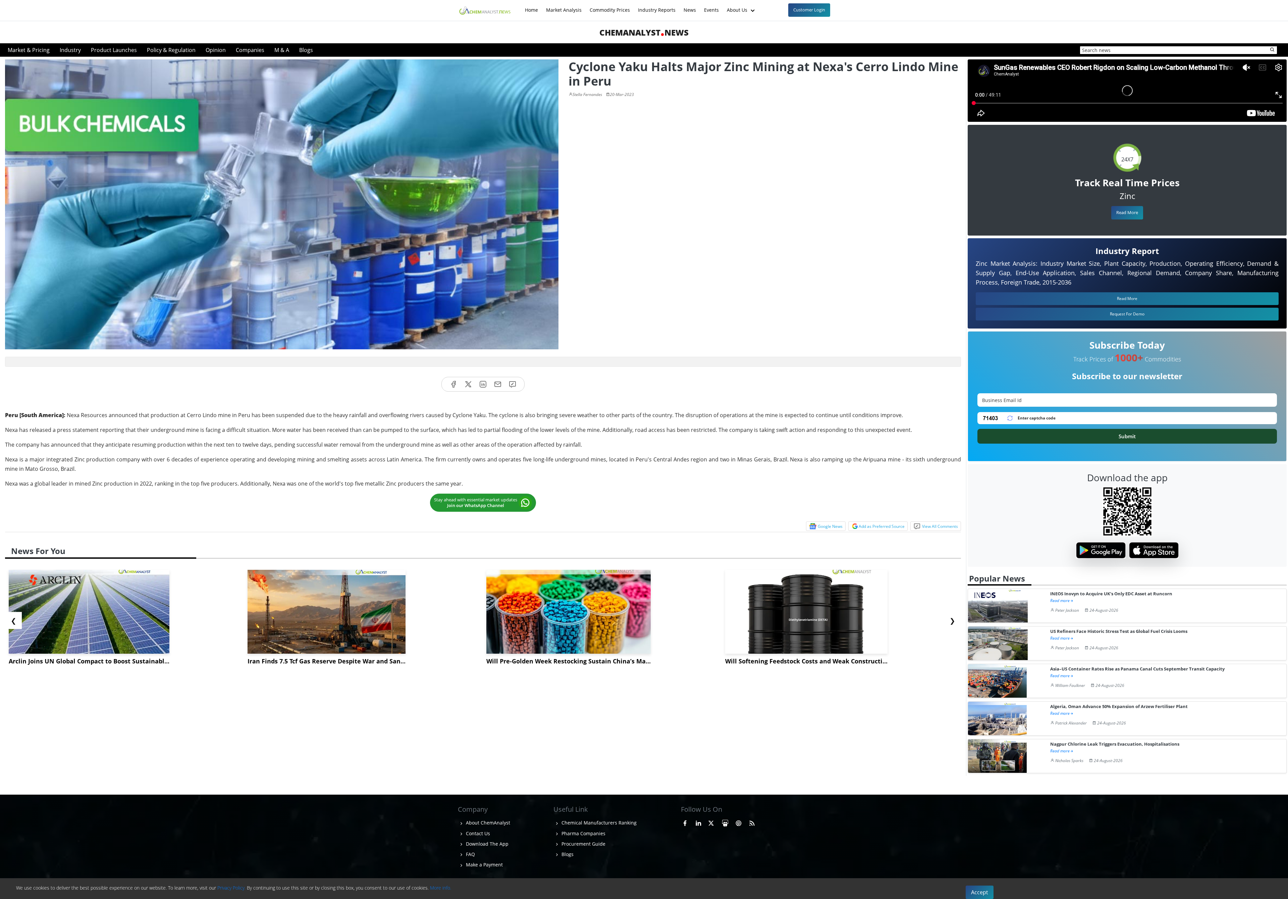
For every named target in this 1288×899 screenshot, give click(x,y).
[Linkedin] (483, 384)
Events (711, 6)
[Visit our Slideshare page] (725, 822)
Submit (1127, 436)
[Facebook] (453, 384)
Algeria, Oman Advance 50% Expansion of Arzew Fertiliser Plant (1119, 706)
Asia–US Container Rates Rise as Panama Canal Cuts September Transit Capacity (1137, 668)
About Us (738, 6)
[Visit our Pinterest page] (738, 822)
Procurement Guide (582, 844)
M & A (281, 50)
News (690, 6)
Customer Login (809, 10)
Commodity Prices (610, 6)
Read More (1127, 212)
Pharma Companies (582, 833)
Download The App (486, 844)
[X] (468, 384)
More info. (440, 888)
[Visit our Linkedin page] (698, 822)
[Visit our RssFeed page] (752, 822)
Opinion (216, 50)
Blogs (306, 50)
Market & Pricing (29, 50)
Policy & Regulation (171, 50)
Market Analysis (564, 6)
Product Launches (114, 50)
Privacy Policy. (231, 888)
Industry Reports (657, 6)
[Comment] (512, 384)
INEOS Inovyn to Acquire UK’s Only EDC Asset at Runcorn (1111, 593)
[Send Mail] (497, 384)
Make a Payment (484, 864)
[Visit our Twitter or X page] (711, 822)
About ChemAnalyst (487, 822)
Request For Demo (1127, 314)
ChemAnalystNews (644, 32)
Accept (979, 892)
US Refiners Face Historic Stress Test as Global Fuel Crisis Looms (1118, 631)
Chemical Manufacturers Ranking (598, 822)
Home (531, 6)
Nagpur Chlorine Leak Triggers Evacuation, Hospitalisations (1114, 744)
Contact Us (477, 833)
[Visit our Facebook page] (685, 822)
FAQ (470, 854)
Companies (250, 50)
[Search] (1272, 50)
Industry (70, 50)
